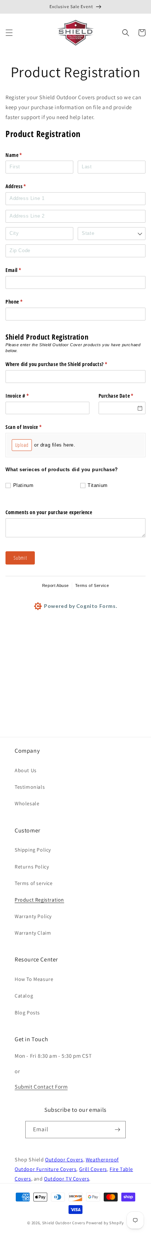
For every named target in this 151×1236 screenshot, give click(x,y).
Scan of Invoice (33, 426)
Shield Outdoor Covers (64, 1222)
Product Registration (39, 899)
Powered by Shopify (105, 1222)
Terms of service (34, 883)
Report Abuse (55, 585)
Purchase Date (122, 395)
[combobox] (112, 233)
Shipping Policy (33, 849)
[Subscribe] (117, 1129)
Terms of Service (92, 585)
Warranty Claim (33, 932)
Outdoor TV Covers (66, 1178)
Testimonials (30, 787)
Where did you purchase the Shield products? (65, 364)
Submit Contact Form (41, 1086)
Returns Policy (32, 866)
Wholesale (27, 803)
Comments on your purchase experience (48, 512)
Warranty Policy (33, 916)
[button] (9, 33)
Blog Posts (27, 1012)
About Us (26, 770)
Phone (23, 301)
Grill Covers (93, 1168)
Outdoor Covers (64, 1159)
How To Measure (34, 979)
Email (22, 269)
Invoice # (26, 395)
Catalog (24, 995)
